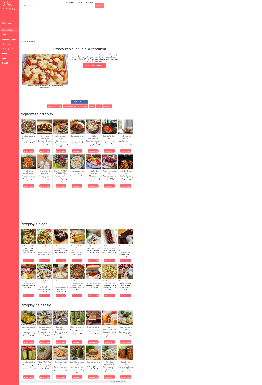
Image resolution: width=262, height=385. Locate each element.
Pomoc (4, 53)
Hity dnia (6, 44)
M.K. (125, 381)
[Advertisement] (79, 24)
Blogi (4, 58)
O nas (4, 34)
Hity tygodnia (7, 49)
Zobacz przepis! (28, 151)
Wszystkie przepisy (9, 39)
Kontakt (5, 63)
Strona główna (7, 30)
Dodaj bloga (6, 23)
